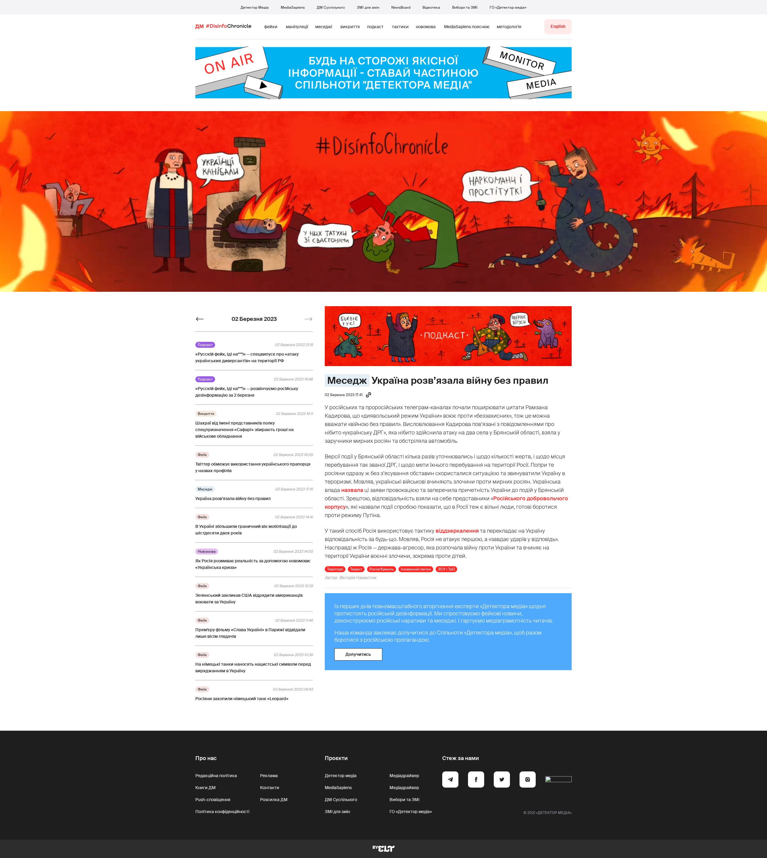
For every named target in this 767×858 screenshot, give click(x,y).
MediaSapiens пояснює (467, 26)
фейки (270, 26)
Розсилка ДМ (274, 799)
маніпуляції (297, 26)
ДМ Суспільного (331, 7)
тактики (400, 26)
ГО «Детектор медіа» (508, 7)
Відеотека (431, 7)
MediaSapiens (293, 7)
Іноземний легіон (416, 569)
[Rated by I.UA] (558, 780)
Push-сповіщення (212, 799)
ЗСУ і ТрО (446, 569)
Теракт (356, 569)
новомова (426, 26)
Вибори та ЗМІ (465, 7)
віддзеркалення (457, 530)
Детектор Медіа (255, 7)
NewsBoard (400, 7)
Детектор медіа (341, 775)
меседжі (323, 26)
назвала (352, 490)
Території (335, 569)
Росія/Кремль (381, 569)
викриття (350, 26)
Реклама (269, 775)
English (558, 26)
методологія (509, 26)
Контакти (269, 787)
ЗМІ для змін (368, 7)
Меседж (347, 380)
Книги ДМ (205, 787)
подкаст (375, 26)
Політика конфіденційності (222, 811)
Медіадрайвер (404, 775)
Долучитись (358, 654)
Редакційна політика (216, 775)
